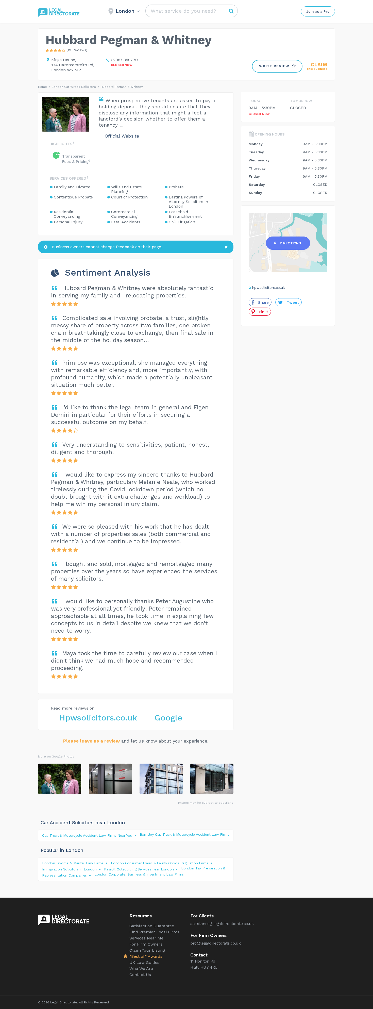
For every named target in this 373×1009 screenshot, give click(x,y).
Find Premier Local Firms (154, 932)
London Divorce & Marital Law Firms (72, 863)
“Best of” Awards (145, 956)
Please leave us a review (91, 741)
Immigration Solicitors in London (69, 869)
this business (317, 66)
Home (42, 87)
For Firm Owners (145, 944)
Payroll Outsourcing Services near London (139, 869)
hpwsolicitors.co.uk (268, 287)
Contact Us (140, 974)
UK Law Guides (144, 962)
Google (168, 717)
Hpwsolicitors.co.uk (98, 717)
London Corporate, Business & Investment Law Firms (139, 874)
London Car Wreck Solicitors (74, 87)
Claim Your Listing (147, 950)
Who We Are (141, 968)
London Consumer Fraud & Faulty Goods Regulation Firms (159, 863)
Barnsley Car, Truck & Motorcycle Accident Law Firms (184, 834)
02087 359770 (124, 59)
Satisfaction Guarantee (151, 925)
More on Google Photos (56, 756)
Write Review (274, 66)
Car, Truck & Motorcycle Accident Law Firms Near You (87, 835)
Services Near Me (146, 938)
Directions (290, 243)
